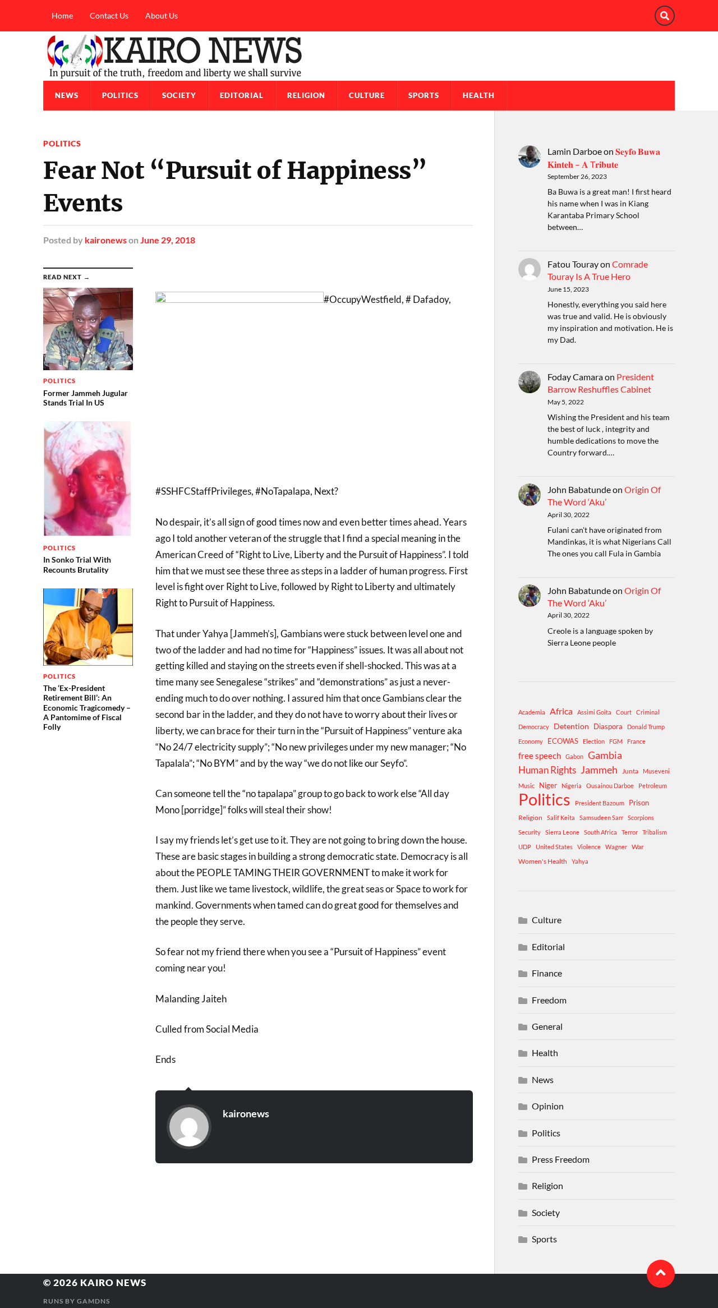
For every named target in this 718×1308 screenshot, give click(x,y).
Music (526, 785)
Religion (306, 95)
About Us (161, 15)
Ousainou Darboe (610, 785)
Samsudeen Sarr (601, 817)
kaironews (106, 239)
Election (594, 741)
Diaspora (608, 726)
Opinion (548, 1105)
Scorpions (641, 817)
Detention (571, 726)
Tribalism (654, 832)
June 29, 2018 (167, 239)
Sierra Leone (562, 832)
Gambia (605, 755)
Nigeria (571, 785)
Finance (547, 973)
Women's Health (542, 861)
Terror (630, 832)
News (67, 95)
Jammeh (599, 770)
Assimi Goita (594, 712)
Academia (531, 712)
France (636, 741)
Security (529, 832)
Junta (630, 771)
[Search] (665, 16)
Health (479, 95)
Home (62, 15)
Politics (120, 95)
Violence (589, 846)
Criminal (648, 712)
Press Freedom (561, 1159)
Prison (639, 802)
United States (554, 846)
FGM (616, 741)
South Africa (600, 832)
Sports (423, 95)
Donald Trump (646, 726)
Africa (561, 711)
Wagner (616, 846)
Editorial (242, 95)
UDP (524, 846)
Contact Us (109, 15)
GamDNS (93, 1301)
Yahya (580, 861)
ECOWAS (562, 740)
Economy (530, 741)
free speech (539, 755)
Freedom (549, 999)
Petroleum (652, 785)
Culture (367, 95)
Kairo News (113, 1282)
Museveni (656, 771)
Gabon (574, 756)
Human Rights (547, 770)
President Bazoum (599, 803)
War (638, 846)
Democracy (533, 726)
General (547, 1026)
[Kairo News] (359, 56)
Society (179, 95)
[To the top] (661, 1274)
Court (624, 712)
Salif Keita (561, 817)
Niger (548, 785)
